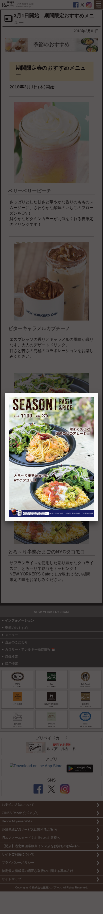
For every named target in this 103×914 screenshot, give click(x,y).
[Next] (77, 457)
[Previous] (26, 457)
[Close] (98, 392)
